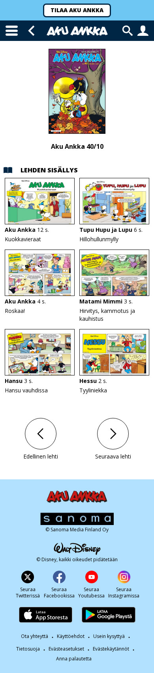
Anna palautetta (74, 659)
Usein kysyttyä (109, 636)
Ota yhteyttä (34, 636)
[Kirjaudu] (143, 31)
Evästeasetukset (66, 648)
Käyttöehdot (71, 636)
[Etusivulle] (77, 31)
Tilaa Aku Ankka (77, 10)
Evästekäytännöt (111, 648)
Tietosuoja (28, 648)
